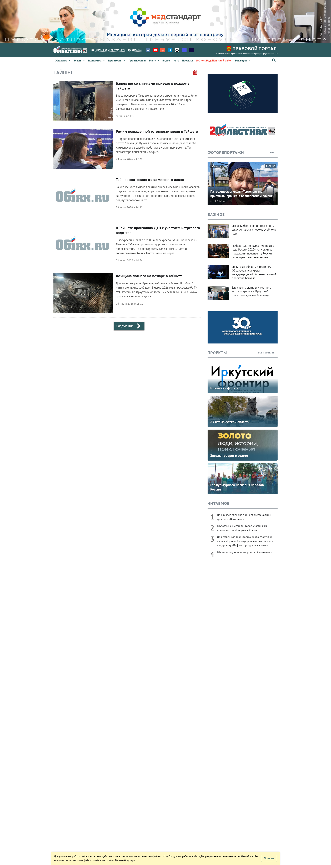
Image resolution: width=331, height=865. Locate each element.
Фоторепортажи (226, 152)
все (271, 152)
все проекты (266, 352)
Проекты (217, 352)
